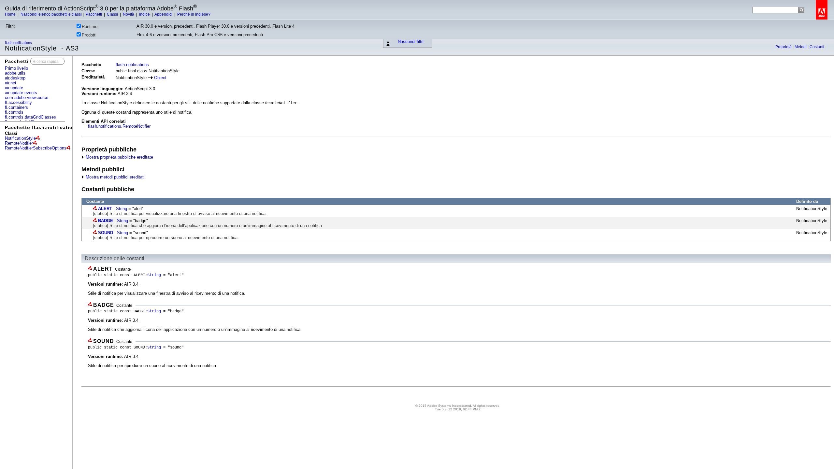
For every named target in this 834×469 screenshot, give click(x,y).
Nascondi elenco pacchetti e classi (51, 14)
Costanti (817, 47)
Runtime (89, 26)
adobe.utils (15, 73)
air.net (10, 82)
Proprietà (784, 47)
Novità (129, 14)
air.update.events (21, 92)
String (121, 208)
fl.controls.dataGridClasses (30, 117)
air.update (14, 87)
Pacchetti (94, 14)
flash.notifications (19, 43)
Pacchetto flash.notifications (42, 127)
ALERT (105, 208)
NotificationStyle (20, 138)
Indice (145, 14)
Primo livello (16, 68)
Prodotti (89, 35)
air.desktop (15, 78)
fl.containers (16, 107)
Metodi (801, 47)
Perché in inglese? (193, 14)
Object (160, 77)
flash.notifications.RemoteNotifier (119, 126)
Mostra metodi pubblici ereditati (114, 177)
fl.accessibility (18, 102)
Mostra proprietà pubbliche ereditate (118, 157)
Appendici (163, 14)
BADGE (105, 220)
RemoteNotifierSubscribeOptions (35, 148)
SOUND (105, 232)
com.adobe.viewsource (26, 97)
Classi (113, 14)
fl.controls (14, 112)
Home (11, 14)
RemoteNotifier (19, 143)
